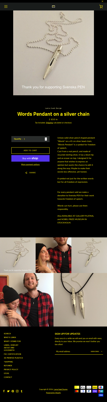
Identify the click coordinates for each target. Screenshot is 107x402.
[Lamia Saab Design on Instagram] (17, 391)
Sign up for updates (67, 333)
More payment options (30, 164)
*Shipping (8, 362)
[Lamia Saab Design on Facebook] (4, 391)
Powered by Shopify (53, 393)
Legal (6, 373)
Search (7, 334)
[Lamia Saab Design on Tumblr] (21, 391)
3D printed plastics (13, 358)
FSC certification (12, 354)
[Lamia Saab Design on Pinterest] (12, 391)
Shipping (49, 123)
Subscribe (95, 351)
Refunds (8, 366)
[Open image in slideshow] (53, 52)
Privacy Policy (11, 370)
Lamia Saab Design (60, 389)
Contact (8, 377)
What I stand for (12, 341)
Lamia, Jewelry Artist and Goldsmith (11, 347)
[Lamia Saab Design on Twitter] (8, 391)
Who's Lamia (10, 337)
